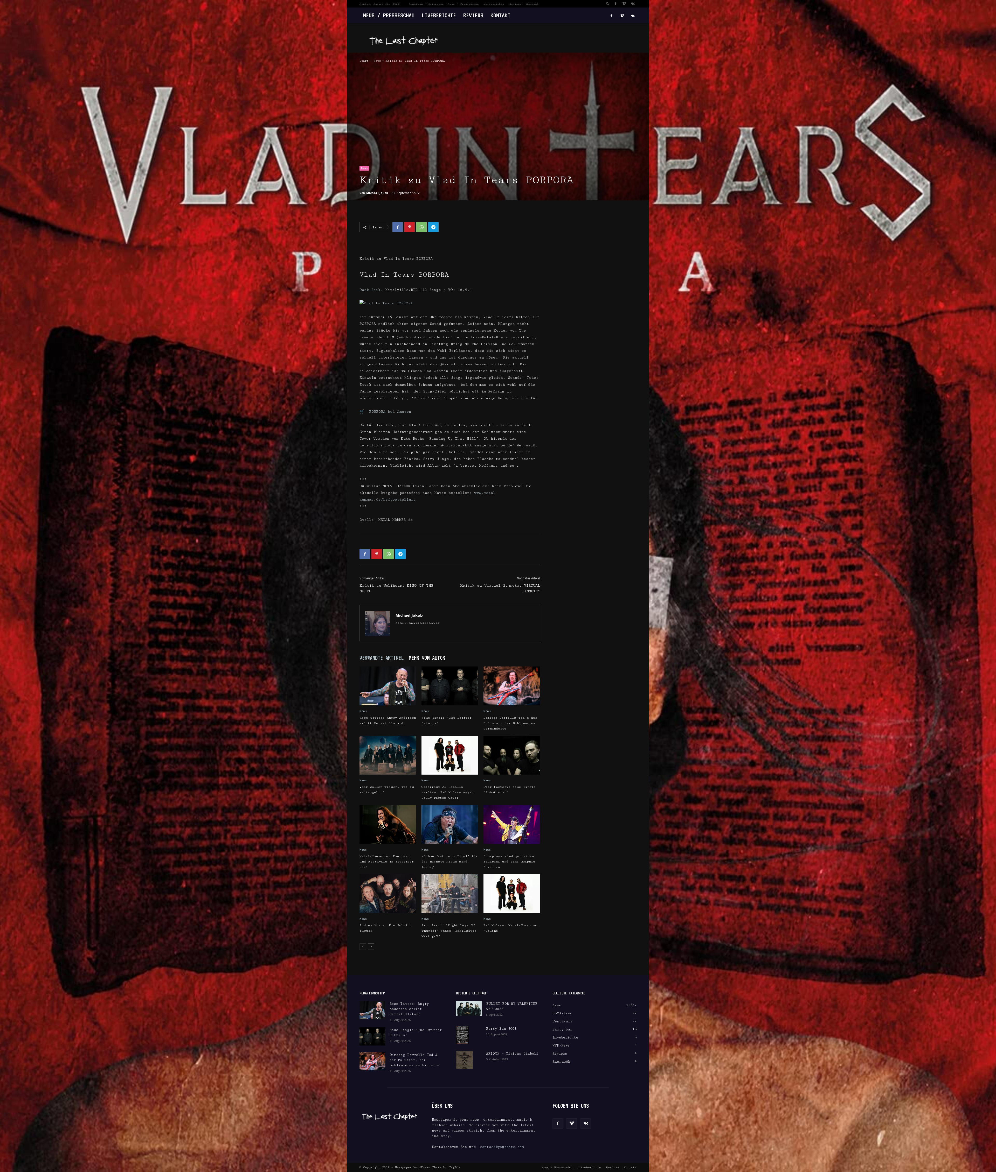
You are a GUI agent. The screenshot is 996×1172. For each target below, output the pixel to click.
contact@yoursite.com (502, 1147)
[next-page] (371, 946)
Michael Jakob (377, 193)
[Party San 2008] (462, 1035)
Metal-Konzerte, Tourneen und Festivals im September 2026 (386, 861)
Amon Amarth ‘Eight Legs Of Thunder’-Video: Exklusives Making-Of (449, 930)
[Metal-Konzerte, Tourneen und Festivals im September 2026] (387, 824)
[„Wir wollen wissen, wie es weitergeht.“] (387, 755)
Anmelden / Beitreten (426, 3)
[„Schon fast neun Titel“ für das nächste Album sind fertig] (449, 824)
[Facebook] (615, 3)
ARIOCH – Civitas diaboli (512, 1053)
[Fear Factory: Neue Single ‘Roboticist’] (511, 755)
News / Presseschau (463, 3)
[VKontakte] (633, 3)
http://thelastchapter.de (417, 622)
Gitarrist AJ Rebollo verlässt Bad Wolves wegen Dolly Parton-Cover (447, 792)
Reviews (515, 3)
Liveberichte (493, 3)
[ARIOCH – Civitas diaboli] (464, 1060)
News (377, 60)
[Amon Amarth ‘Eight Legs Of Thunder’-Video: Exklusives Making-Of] (449, 893)
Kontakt (532, 3)
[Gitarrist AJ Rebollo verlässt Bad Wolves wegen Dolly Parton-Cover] (449, 755)
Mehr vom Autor (427, 657)
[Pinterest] (409, 227)
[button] (608, 3)
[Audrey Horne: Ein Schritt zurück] (387, 893)
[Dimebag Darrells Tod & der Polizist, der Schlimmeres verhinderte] (511, 685)
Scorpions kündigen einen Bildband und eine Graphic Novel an (509, 861)
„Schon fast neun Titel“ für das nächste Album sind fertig (449, 861)
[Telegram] (433, 227)
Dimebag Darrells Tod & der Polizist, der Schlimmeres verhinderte (510, 723)
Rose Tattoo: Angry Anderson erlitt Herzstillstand (409, 1009)
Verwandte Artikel (381, 657)
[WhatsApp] (421, 227)
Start (364, 60)
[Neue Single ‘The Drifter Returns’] (449, 685)
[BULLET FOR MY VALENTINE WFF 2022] (469, 1008)
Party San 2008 (501, 1029)
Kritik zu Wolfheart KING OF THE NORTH (396, 588)
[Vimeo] (624, 3)
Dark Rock (370, 290)
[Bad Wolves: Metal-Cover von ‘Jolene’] (511, 893)
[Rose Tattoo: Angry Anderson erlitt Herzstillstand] (387, 685)
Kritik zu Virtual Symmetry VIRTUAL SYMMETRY (500, 588)
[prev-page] (362, 946)
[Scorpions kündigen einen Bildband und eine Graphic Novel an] (511, 824)
